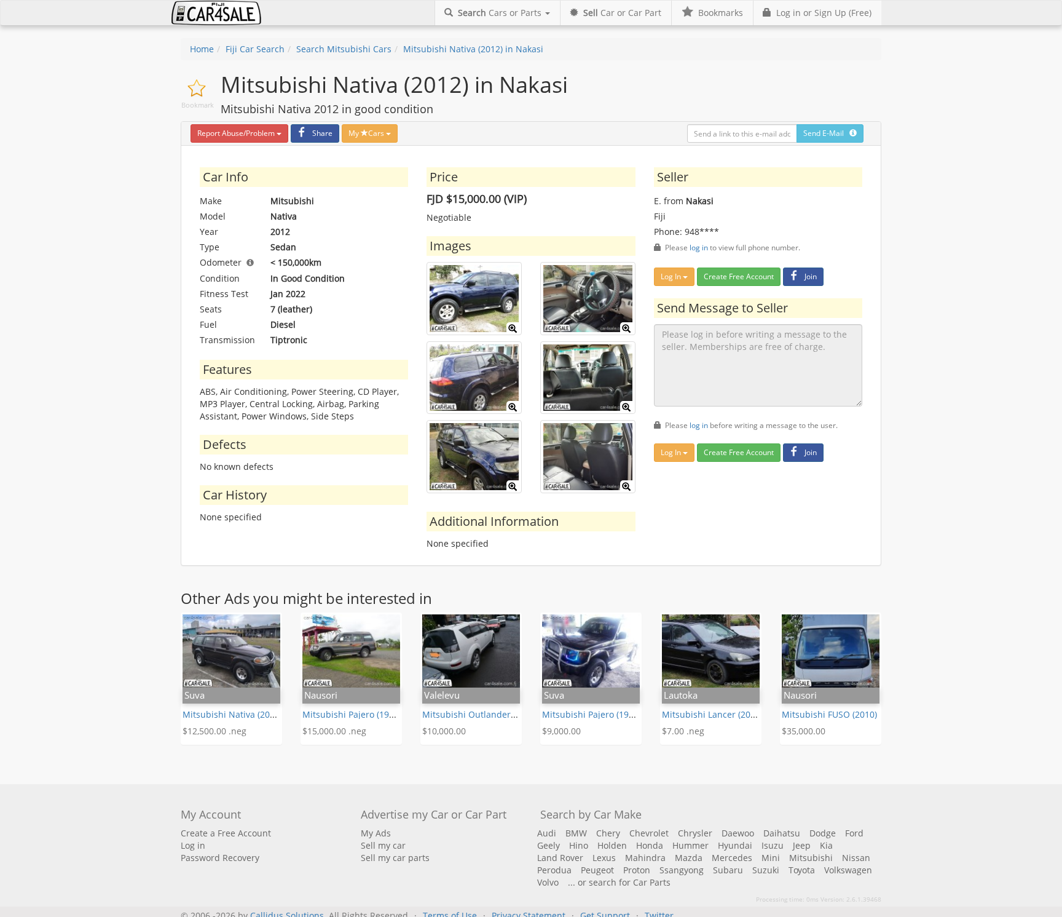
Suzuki (765, 870)
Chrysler (695, 833)
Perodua (554, 870)
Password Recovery (220, 857)
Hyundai (735, 845)
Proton (636, 870)
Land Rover (560, 857)
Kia (826, 845)
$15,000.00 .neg (334, 731)
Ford (854, 833)
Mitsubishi (811, 857)
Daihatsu (781, 833)
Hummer (690, 845)
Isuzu (772, 845)
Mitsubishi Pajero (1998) (351, 714)
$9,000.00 (561, 731)
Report (236, 133)
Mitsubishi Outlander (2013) (480, 714)
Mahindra (645, 857)
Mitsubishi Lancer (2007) (712, 714)
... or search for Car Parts (619, 882)
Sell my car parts (395, 857)
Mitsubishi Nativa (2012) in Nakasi (473, 49)
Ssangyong (681, 870)
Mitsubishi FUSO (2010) (829, 714)
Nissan (856, 857)
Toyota (802, 870)
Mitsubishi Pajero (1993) (591, 714)
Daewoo (738, 833)
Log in (193, 845)
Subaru (728, 870)
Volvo (548, 882)
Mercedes (732, 857)
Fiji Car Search (255, 49)
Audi (546, 833)
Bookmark (197, 104)
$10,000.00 (444, 731)
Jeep (802, 845)
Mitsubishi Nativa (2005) (232, 714)
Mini (770, 857)
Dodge (822, 833)
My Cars (367, 133)
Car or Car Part (622, 12)
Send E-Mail (826, 133)
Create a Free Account (226, 833)
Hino (578, 845)
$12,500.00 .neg (214, 731)
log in (699, 247)
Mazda (688, 857)
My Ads (376, 833)
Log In (672, 276)
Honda (649, 845)
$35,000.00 (803, 731)
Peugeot (597, 870)
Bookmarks (718, 12)
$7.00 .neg (683, 731)
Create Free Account (739, 276)
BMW (576, 833)
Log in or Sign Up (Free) (821, 12)
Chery (608, 833)
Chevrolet (649, 833)
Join (810, 276)
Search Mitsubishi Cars (343, 49)
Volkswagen (848, 870)
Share (322, 133)
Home (202, 49)
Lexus (604, 857)
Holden (612, 845)
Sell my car (383, 845)
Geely (548, 845)
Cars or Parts (501, 12)
